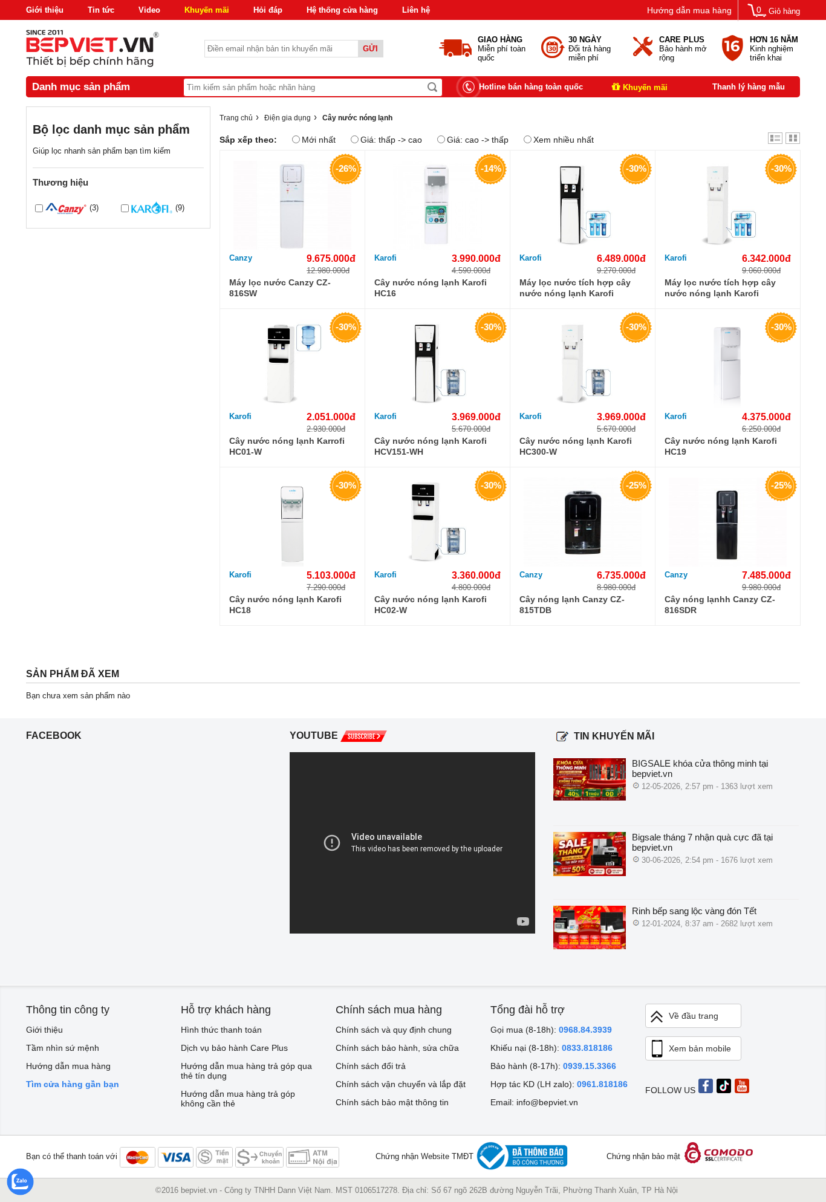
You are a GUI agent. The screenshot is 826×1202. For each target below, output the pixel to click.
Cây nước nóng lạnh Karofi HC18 (285, 604)
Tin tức (101, 10)
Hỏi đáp (267, 10)
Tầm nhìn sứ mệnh (62, 1048)
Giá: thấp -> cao (391, 140)
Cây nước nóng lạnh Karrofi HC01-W (287, 446)
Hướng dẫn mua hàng (689, 10)
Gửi (370, 48)
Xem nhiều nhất (563, 140)
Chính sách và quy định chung (394, 1030)
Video (149, 10)
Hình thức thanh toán (221, 1030)
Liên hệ (416, 10)
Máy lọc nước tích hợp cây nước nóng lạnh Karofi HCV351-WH (575, 288)
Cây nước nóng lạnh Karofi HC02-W (430, 604)
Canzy (240, 257)
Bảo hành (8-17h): (553, 1066)
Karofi (385, 257)
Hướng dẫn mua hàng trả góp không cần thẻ (238, 1098)
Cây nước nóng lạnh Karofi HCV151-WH (430, 446)
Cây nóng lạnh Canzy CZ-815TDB (572, 604)
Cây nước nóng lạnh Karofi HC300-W (575, 446)
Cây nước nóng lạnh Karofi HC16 (430, 288)
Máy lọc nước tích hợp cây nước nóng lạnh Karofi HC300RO (720, 288)
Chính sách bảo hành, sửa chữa (397, 1048)
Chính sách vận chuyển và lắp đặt (401, 1084)
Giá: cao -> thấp (478, 140)
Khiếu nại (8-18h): (551, 1048)
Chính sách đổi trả (371, 1066)
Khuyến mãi (206, 10)
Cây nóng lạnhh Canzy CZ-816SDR (720, 604)
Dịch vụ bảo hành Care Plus (234, 1048)
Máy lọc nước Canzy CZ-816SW (280, 288)
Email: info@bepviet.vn (534, 1102)
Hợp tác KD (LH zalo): (559, 1084)
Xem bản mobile (700, 1048)
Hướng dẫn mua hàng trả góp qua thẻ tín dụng (246, 1070)
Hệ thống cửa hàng (342, 10)
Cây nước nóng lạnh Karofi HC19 (721, 446)
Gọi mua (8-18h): (551, 1030)
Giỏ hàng (784, 11)
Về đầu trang (693, 1016)
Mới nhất (319, 140)
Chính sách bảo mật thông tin (392, 1102)
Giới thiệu (44, 10)
